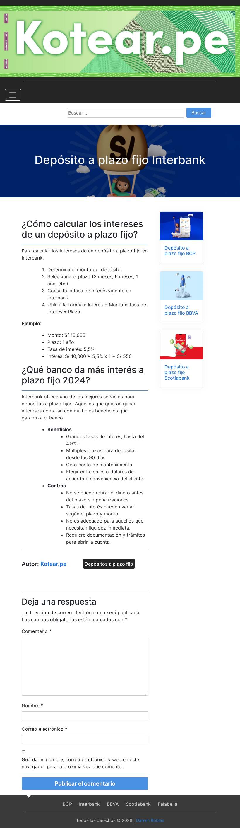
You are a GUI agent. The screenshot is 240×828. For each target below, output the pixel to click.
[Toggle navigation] (13, 95)
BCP (67, 804)
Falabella (167, 804)
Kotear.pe (53, 563)
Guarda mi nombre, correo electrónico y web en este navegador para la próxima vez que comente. (80, 763)
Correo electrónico (44, 729)
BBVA (113, 804)
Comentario (37, 631)
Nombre (32, 706)
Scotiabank (138, 804)
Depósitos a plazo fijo (109, 564)
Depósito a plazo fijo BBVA (181, 310)
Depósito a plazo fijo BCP (180, 250)
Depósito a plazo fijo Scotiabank (177, 372)
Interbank (89, 804)
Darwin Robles (150, 820)
